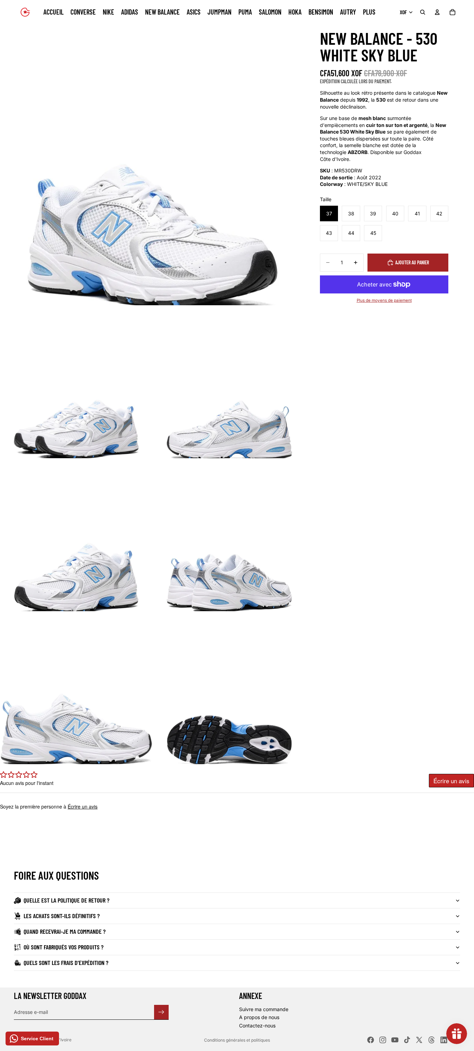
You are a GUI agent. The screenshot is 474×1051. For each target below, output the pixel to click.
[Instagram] (383, 1040)
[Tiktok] (407, 1040)
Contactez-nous (257, 1025)
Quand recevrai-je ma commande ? (64, 931)
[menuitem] (369, 12)
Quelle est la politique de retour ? (66, 900)
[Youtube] (395, 1040)
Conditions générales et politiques (237, 1040)
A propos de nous (259, 1017)
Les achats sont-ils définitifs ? (62, 916)
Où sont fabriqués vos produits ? (63, 947)
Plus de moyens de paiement (384, 300)
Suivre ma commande (263, 1009)
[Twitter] (419, 1040)
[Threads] (432, 1040)
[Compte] (437, 12)
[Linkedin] (444, 1040)
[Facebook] (370, 1040)
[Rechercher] (422, 12)
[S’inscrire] (161, 1012)
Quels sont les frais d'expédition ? (66, 962)
